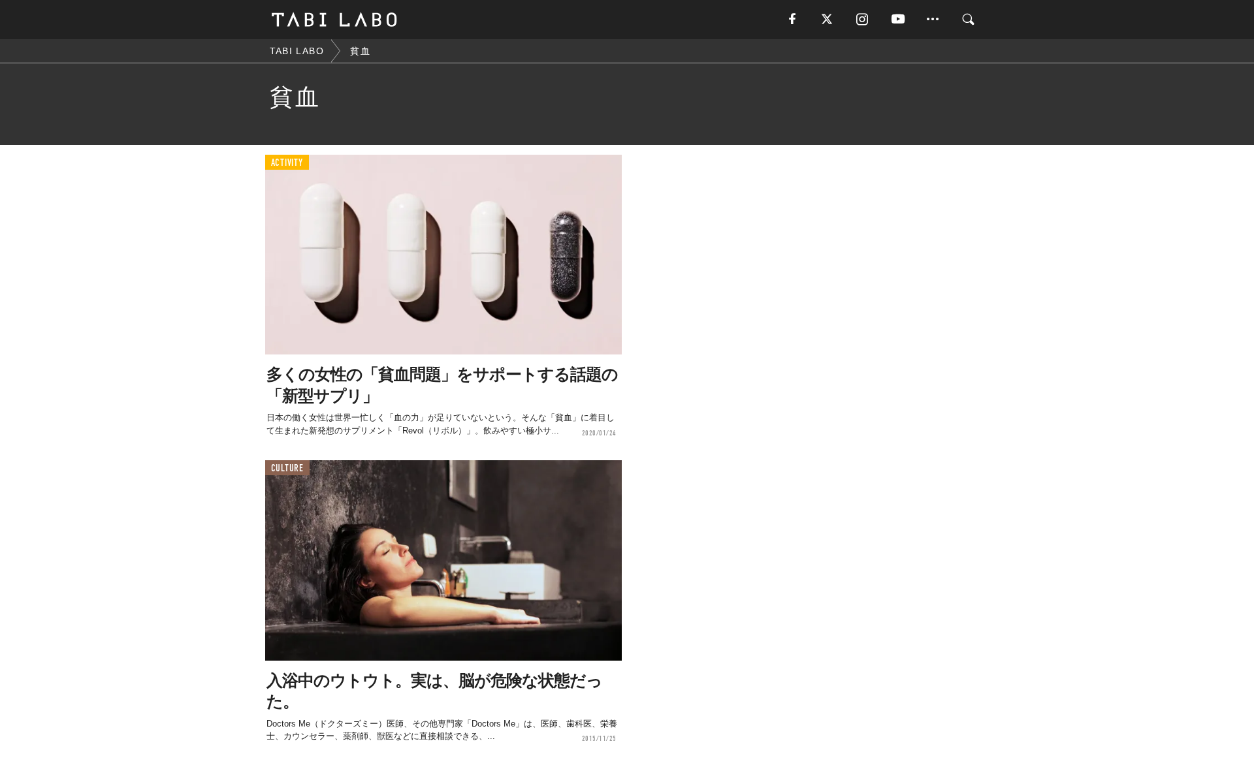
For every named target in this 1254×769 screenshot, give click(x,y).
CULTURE (287, 468)
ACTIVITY (287, 163)
